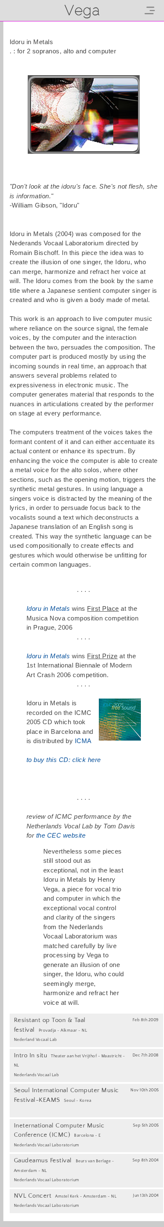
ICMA (83, 740)
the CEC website (61, 835)
